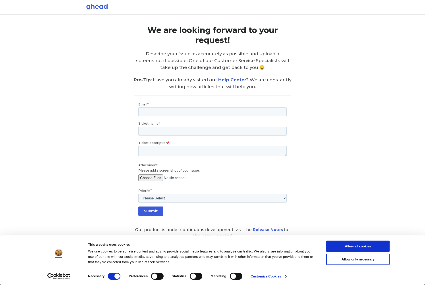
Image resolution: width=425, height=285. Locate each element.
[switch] (157, 276)
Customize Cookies (266, 276)
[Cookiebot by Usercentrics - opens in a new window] (58, 276)
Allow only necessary (358, 259)
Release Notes (268, 229)
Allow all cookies (358, 246)
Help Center (232, 79)
